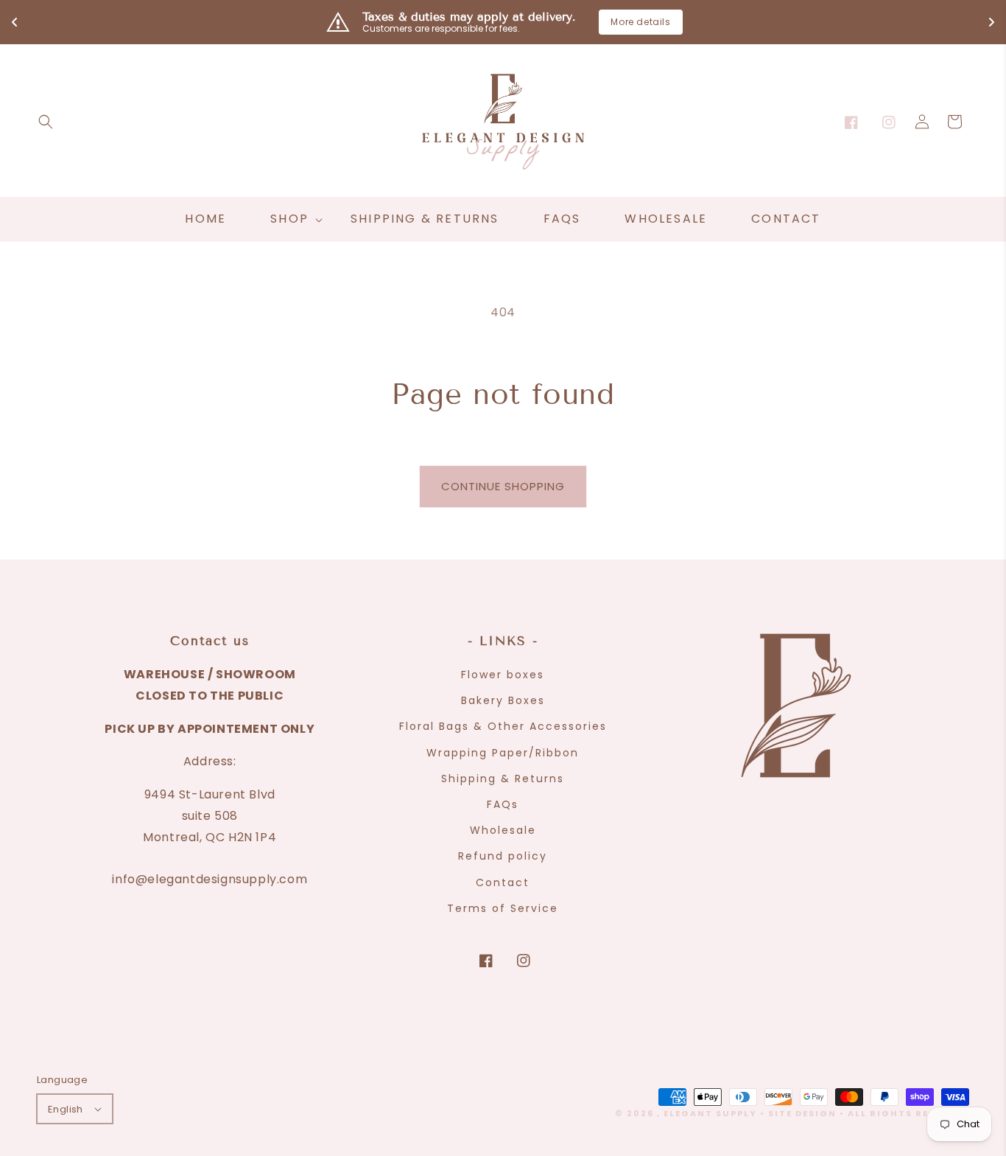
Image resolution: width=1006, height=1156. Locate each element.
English (65, 1109)
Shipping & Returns (502, 778)
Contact (503, 882)
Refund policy (502, 856)
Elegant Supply (710, 1113)
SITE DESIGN (802, 1113)
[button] (45, 121)
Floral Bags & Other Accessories (503, 726)
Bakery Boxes (503, 700)
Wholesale (503, 830)
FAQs (502, 804)
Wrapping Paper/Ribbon (502, 752)
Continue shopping (503, 486)
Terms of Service (502, 908)
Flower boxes (502, 674)
